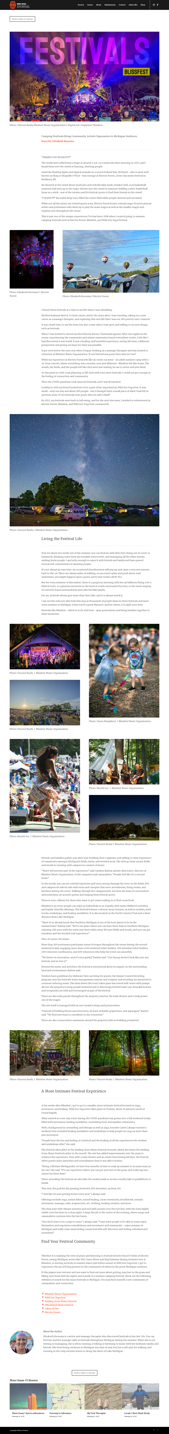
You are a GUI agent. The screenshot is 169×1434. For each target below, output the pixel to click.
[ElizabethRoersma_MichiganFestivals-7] (124, 817)
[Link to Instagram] (154, 5)
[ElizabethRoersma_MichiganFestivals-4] (124, 671)
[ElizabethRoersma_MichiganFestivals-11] (45, 646)
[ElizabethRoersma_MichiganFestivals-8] (124, 1053)
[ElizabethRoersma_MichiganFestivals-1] (32, 259)
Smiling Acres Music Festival (60, 1301)
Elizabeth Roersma (63, 141)
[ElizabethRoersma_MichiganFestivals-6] (124, 761)
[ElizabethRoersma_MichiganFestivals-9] (45, 1053)
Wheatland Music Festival (59, 1305)
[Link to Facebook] (157, 5)
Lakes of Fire (52, 1308)
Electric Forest (52, 1312)
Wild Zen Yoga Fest (55, 1297)
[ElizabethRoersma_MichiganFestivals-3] (45, 786)
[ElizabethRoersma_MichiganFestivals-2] (111, 261)
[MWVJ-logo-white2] (20, 5)
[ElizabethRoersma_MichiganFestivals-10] (45, 702)
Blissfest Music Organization (61, 1294)
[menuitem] (81, 5)
